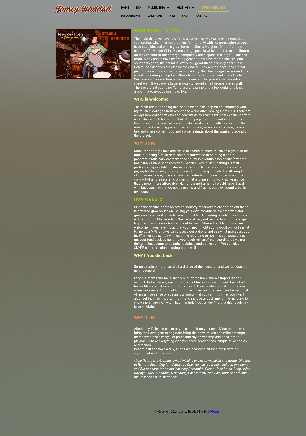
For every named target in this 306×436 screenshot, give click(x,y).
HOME (125, 7)
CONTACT (202, 15)
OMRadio (214, 411)
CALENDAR (155, 15)
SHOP (185, 15)
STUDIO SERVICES (213, 7)
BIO (138, 7)
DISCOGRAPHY (130, 15)
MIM (172, 15)
